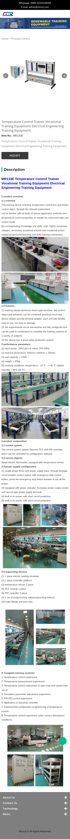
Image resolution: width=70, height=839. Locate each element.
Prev (5, 75)
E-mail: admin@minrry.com (35, 7)
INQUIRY (14, 155)
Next (64, 75)
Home (4, 38)
